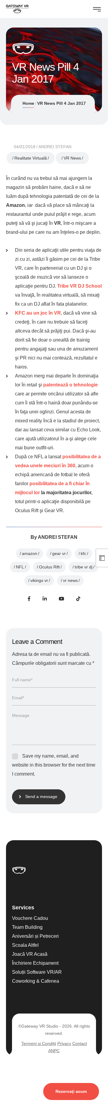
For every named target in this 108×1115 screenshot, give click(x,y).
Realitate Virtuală (30, 158)
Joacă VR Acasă (29, 954)
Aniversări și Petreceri (35, 936)
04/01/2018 (24, 146)
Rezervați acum (71, 1091)
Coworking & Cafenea (35, 981)
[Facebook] (29, 598)
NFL (20, 567)
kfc (83, 553)
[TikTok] (78, 598)
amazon (29, 553)
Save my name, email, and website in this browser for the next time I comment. (53, 764)
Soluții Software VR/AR (37, 972)
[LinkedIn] (45, 598)
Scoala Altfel (25, 945)
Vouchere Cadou (30, 918)
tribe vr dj (83, 567)
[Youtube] (61, 598)
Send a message (41, 796)
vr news (70, 580)
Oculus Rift (49, 567)
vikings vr (39, 580)
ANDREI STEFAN (54, 146)
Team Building (27, 927)
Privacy (64, 1043)
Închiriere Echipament (35, 963)
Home (28, 103)
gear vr (59, 553)
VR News (72, 158)
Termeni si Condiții (38, 1043)
